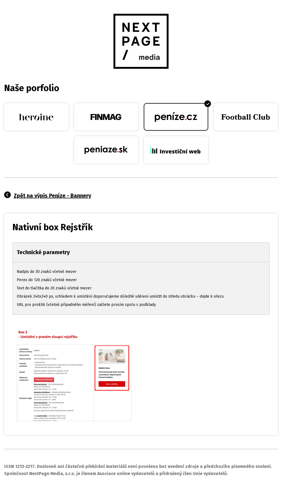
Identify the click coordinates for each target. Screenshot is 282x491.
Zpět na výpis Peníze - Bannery (52, 195)
